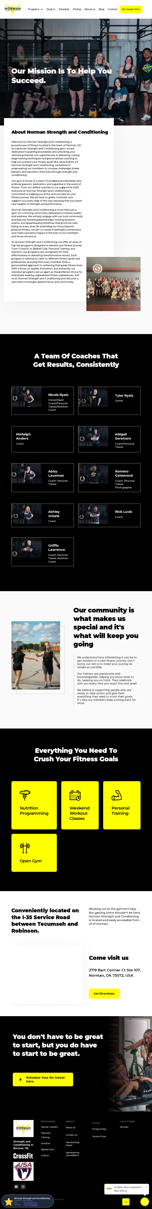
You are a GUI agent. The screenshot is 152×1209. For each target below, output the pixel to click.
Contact (112, 9)
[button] (35, 9)
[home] (12, 9)
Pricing (77, 9)
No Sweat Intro (131, 9)
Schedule (64, 9)
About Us (71, 1127)
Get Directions (104, 993)
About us (89, 9)
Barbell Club (47, 1149)
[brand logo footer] (23, 1128)
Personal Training (45, 1135)
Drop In (50, 9)
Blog (101, 9)
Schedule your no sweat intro (45, 1079)
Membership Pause (72, 1143)
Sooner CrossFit (49, 1127)
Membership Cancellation (72, 1154)
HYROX (45, 1155)
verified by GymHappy (31, 1203)
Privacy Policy (99, 1129)
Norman (124, 1127)
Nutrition (45, 1143)
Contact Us (71, 1135)
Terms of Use (99, 1136)
